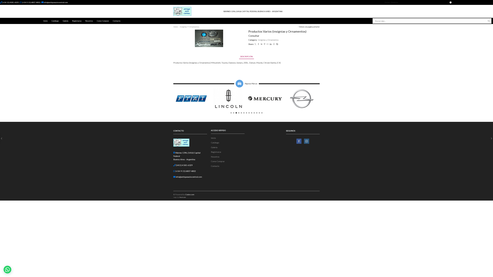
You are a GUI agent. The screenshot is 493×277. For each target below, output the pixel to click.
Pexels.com (182, 197)
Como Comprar (103, 21)
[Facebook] (456, 2)
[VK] (261, 44)
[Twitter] (255, 44)
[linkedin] (270, 44)
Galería (65, 21)
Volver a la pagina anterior (309, 27)
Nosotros (89, 21)
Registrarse (77, 21)
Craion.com (189, 194)
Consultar (253, 35)
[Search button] (488, 20)
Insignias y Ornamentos (189, 27)
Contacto (116, 21)
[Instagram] (461, 2)
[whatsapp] (274, 44)
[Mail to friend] (267, 44)
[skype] (277, 44)
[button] (231, 112)
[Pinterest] (264, 44)
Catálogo (55, 21)
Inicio (45, 21)
